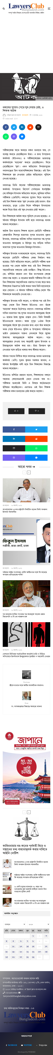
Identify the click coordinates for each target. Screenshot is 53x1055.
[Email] (38, 127)
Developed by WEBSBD (26, 1052)
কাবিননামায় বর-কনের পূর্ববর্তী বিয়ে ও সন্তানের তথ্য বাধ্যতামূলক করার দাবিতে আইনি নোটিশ (25, 850)
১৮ (6, 952)
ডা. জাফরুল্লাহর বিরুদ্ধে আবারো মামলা (26, 705)
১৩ (21, 947)
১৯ (13, 952)
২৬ (13, 957)
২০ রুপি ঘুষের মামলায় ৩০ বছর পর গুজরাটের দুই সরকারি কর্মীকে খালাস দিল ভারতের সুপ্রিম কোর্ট (30, 889)
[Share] (6, 127)
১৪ (27, 947)
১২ (13, 947)
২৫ (6, 957)
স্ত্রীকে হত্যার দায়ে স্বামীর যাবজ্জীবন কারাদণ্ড (26, 684)
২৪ (46, 952)
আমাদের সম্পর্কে (26, 1036)
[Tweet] (14, 127)
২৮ (27, 957)
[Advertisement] (26, 45)
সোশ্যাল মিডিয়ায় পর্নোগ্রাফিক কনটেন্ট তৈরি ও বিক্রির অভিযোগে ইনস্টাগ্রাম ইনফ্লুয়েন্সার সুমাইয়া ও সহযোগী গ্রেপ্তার (26, 655)
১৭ (46, 947)
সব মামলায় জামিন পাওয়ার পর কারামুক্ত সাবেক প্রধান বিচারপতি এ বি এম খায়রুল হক (24, 615)
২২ (33, 952)
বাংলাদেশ (25, 115)
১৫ (33, 947)
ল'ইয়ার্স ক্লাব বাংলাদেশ (14, 115)
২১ (27, 952)
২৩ (39, 952)
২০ (21, 952)
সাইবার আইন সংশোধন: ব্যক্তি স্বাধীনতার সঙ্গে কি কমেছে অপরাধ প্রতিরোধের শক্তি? (25, 573)
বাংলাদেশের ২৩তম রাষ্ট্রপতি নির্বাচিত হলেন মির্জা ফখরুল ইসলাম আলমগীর (25, 511)
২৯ (33, 957)
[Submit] (30, 127)
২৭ (21, 957)
